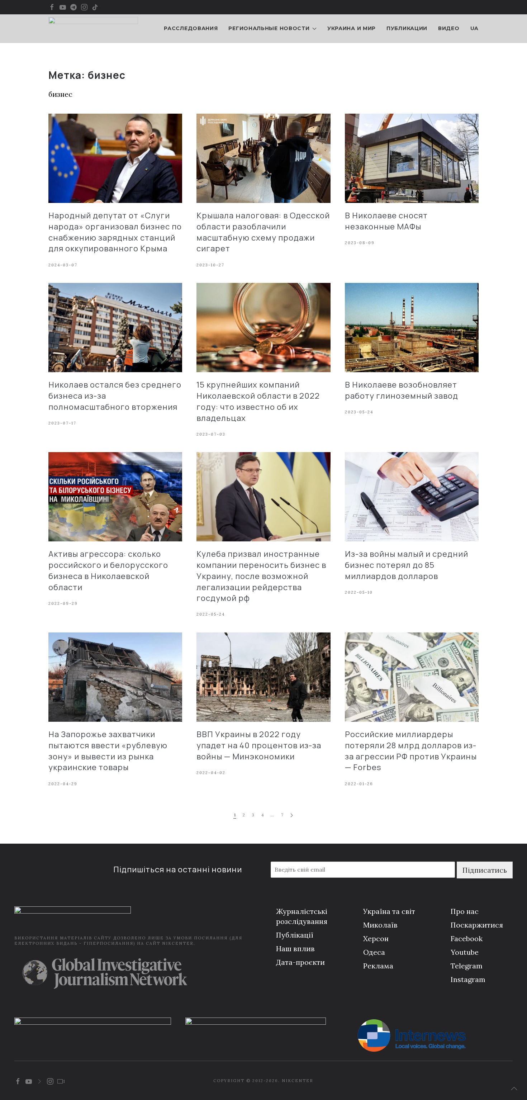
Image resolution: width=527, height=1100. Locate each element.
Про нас (465, 911)
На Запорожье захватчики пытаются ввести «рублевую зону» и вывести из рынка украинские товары (107, 751)
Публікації (294, 934)
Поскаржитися (477, 924)
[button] (514, 1088)
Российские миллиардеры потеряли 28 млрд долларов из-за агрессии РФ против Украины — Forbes (411, 751)
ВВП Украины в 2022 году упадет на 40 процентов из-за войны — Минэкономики (258, 745)
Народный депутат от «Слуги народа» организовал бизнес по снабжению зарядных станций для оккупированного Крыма (115, 232)
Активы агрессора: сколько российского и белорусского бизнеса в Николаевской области (108, 570)
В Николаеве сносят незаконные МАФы (386, 221)
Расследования (191, 28)
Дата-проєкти (300, 962)
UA (474, 28)
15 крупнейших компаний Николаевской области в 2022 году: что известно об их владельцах (258, 401)
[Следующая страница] (292, 815)
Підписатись (484, 870)
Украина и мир (351, 28)
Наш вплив (295, 948)
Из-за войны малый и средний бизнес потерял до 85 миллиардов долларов (406, 565)
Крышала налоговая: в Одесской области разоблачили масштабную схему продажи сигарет (263, 232)
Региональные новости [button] (268, 28)
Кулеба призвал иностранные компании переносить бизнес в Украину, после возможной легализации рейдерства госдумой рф (261, 576)
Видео (449, 28)
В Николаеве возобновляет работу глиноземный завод (401, 390)
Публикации (406, 28)
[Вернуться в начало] (93, 28)
